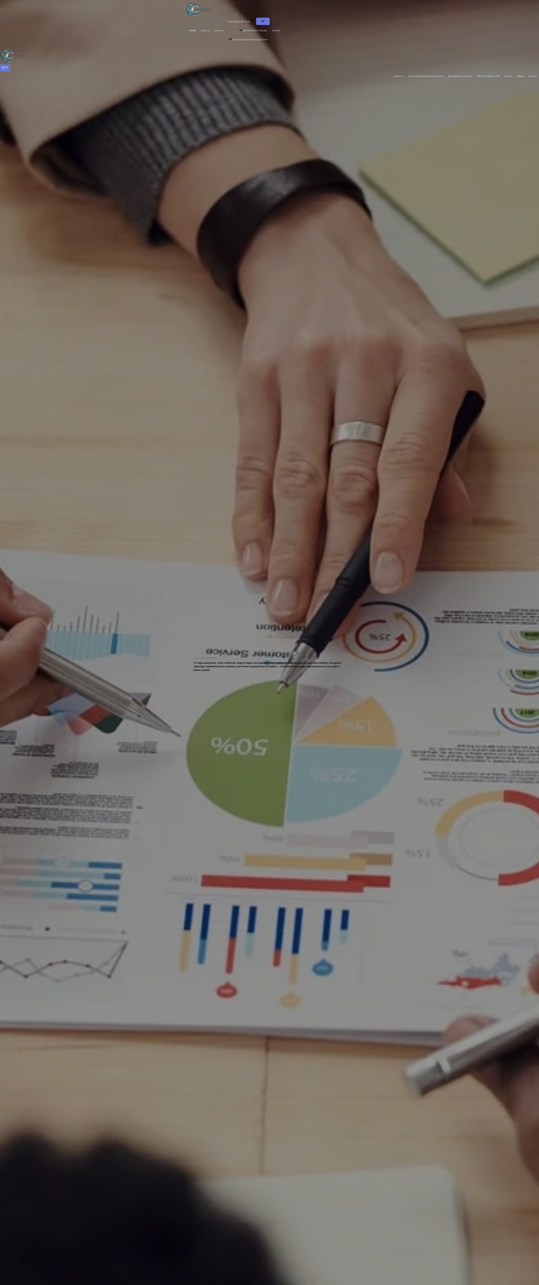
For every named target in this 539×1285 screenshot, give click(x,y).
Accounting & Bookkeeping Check (249, 39)
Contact (276, 30)
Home (193, 30)
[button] (252, 21)
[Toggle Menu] (263, 21)
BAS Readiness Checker (255, 30)
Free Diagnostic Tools (239, 21)
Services (219, 30)
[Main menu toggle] (5, 67)
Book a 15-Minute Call (488, 76)
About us (205, 30)
